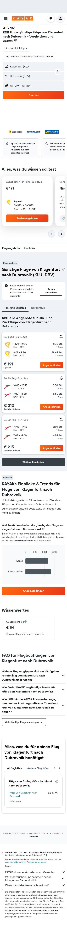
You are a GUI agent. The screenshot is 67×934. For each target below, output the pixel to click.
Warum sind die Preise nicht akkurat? (27, 885)
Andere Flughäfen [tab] (37, 768)
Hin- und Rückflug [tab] (15, 307)
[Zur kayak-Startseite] (22, 18)
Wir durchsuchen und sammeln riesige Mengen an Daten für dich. (28, 878)
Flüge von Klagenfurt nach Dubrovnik (23, 794)
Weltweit (33, 833)
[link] (33, 591)
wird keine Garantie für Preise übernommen (25, 862)
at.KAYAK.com (9, 833)
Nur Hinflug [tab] (38, 307)
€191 (6, 32)
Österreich (15, 800)
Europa (45, 833)
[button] (6, 18)
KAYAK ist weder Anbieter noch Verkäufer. (30, 872)
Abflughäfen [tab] (14, 768)
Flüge (22, 833)
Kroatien (56, 833)
